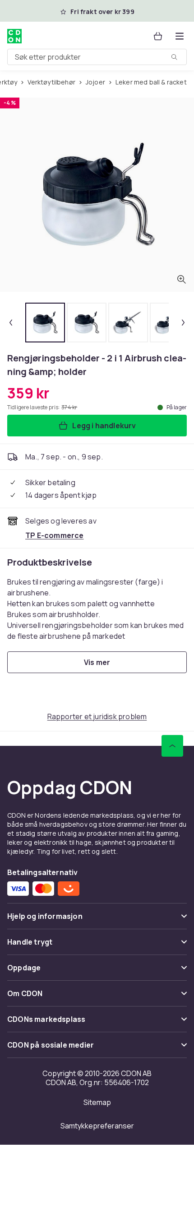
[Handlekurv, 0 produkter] (158, 36)
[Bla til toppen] (172, 746)
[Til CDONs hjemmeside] (14, 36)
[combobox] (97, 57)
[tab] (45, 322)
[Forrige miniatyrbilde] (11, 322)
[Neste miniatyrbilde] (183, 322)
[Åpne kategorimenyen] (179, 36)
